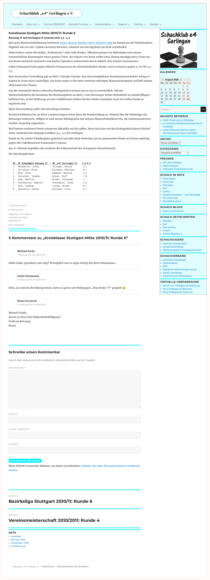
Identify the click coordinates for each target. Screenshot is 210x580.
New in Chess (169, 227)
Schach (166, 230)
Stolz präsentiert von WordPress (73, 566)
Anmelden (16, 536)
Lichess (166, 191)
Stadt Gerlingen (170, 166)
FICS (165, 188)
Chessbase (168, 185)
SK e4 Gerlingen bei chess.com (178, 292)
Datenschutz (48, 566)
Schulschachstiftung (173, 247)
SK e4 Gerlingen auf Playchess (177, 289)
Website (14, 444)
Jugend (122, 24)
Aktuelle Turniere (78, 24)
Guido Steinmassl (17, 205)
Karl (165, 224)
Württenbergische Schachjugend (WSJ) (182, 250)
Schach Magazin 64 (172, 234)
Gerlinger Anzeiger (18, 217)
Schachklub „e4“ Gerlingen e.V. (46, 13)
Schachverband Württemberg (177, 276)
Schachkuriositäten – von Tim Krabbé (181, 195)
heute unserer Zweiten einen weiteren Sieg (86, 42)
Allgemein (14, 214)
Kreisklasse (19, 225)
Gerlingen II (26, 214)
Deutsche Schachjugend (174, 243)
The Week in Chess (172, 201)
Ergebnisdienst (170, 263)
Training (138, 24)
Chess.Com (168, 182)
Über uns (31, 24)
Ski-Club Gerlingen (172, 162)
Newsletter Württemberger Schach (180, 269)
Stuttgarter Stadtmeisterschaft (178, 169)
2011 (11, 225)
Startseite (17, 24)
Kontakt (154, 24)
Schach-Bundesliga (172, 273)
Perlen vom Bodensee (173, 211)
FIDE (165, 266)
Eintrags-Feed (18, 539)
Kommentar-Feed (20, 543)
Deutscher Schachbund (174, 260)
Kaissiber (167, 221)
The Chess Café (170, 198)
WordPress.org (18, 546)
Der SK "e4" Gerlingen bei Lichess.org (181, 285)
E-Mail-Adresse (19, 429)
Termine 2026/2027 (54, 24)
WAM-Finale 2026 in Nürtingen (178, 120)
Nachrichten (15, 220)
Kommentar (17, 368)
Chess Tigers (169, 178)
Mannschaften (103, 24)
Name (13, 414)
